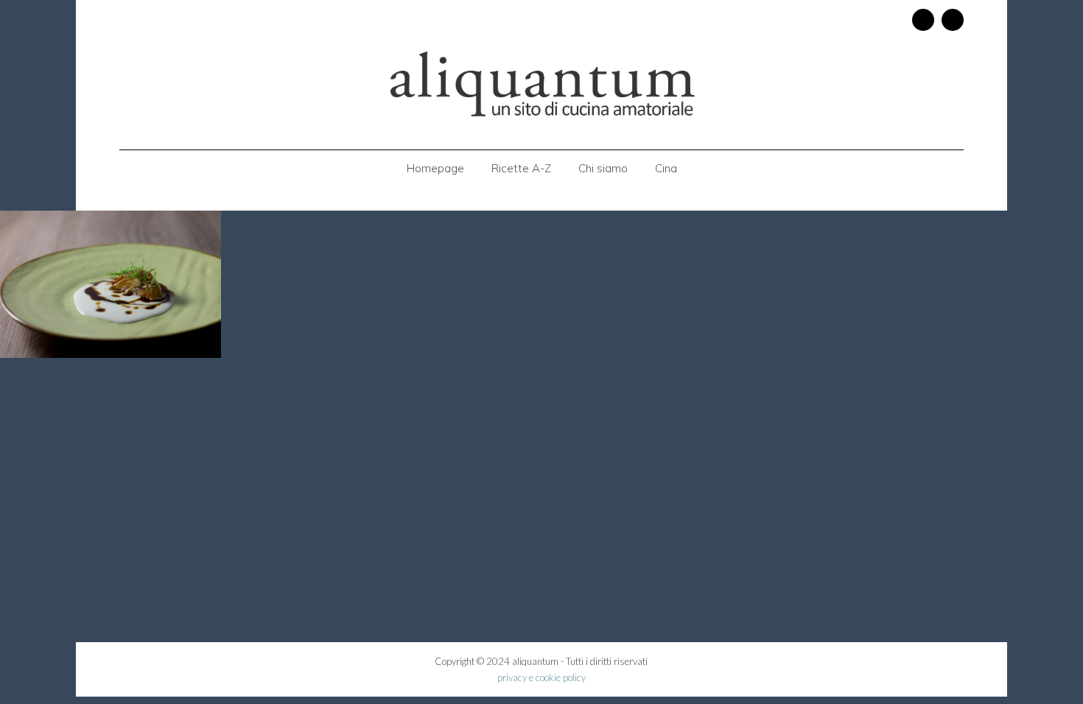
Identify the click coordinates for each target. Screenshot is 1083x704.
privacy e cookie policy (541, 677)
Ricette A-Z (521, 168)
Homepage (435, 168)
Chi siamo (603, 168)
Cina (666, 168)
